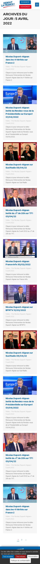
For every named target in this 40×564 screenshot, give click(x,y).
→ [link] (26, 540)
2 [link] (21, 540)
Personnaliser (33, 556)
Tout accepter (8, 556)
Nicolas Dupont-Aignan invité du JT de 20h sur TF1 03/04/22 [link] (19, 213)
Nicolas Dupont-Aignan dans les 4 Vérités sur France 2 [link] (17, 59)
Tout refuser (20, 556)
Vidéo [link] (8, 66)
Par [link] (21, 66)
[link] (37, 5)
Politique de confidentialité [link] (20, 560)
